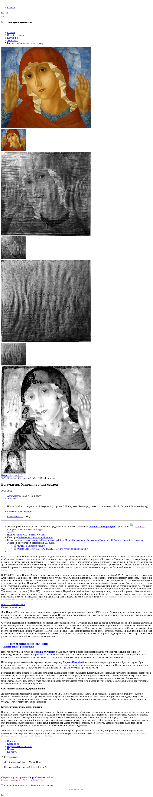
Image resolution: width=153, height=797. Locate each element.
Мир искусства (50, 540)
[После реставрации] (46, 127)
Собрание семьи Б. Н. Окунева (127, 540)
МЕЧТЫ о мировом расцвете (31, 545)
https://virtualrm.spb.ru (41, 777)
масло (17, 496)
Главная (11, 7)
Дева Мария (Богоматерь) (72, 540)
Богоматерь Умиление (98, 540)
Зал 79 (10, 532)
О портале (12, 741)
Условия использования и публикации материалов (27, 785)
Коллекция (12, 38)
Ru (2, 12)
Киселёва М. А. (15, 516)
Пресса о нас (13, 749)
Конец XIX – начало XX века (30, 534)
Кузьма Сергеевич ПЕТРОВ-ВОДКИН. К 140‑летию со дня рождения (52, 548)
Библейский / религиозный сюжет (35, 537)
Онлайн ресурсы (15, 35)
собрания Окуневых (44, 652)
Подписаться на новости (19, 746)
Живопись (12, 40)
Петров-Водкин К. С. (12, 475)
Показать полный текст (13, 604)
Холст (10, 496)
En (7, 12)
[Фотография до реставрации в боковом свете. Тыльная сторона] (46, 341)
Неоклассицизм (33, 540)
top (2, 794)
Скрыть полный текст (12, 607)
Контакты (12, 752)
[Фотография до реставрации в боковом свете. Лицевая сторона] (46, 235)
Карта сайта (13, 743)
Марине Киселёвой (73, 662)
